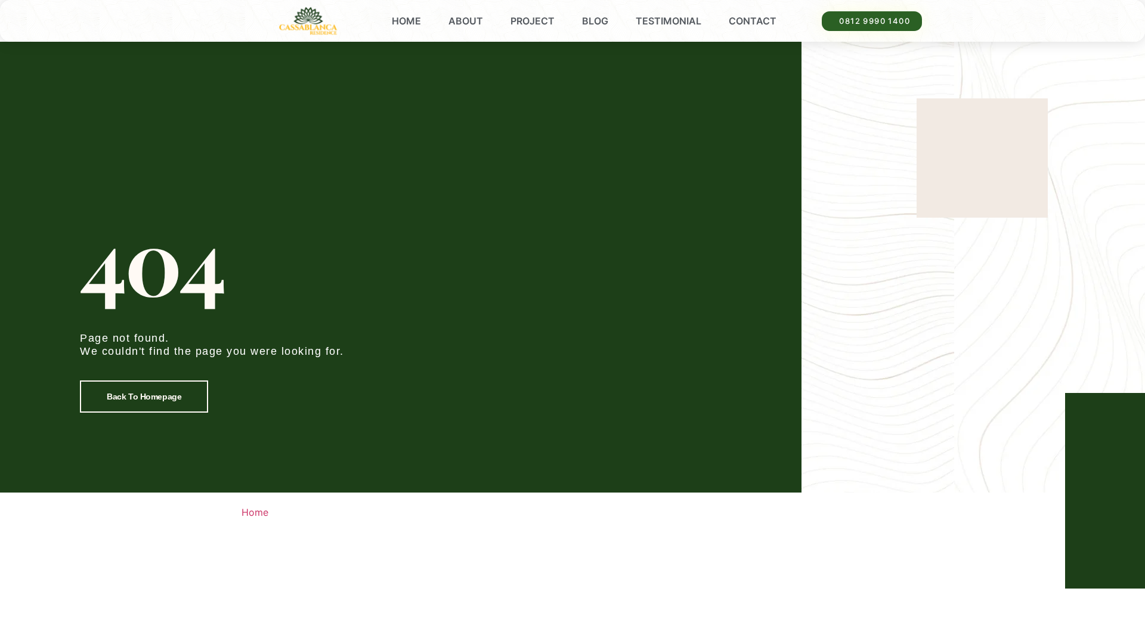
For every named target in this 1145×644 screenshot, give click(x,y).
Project (532, 21)
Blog (595, 21)
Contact (752, 21)
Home (406, 21)
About (465, 21)
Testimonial (668, 21)
